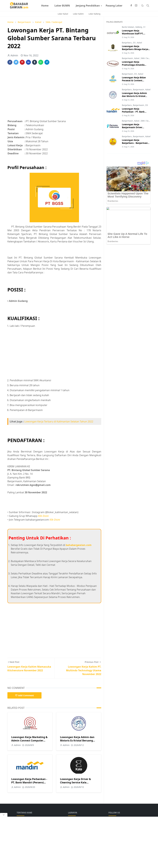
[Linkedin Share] (28, 62)
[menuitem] (44, 5)
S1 (144, 27)
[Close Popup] (3, 815)
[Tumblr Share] (34, 62)
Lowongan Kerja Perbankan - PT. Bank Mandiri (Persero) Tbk (29, 782)
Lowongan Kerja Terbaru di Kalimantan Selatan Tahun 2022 (58, 421)
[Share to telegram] (46, 62)
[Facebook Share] (9, 62)
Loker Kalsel (63, 14)
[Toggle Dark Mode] (142, 5)
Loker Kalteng (94, 14)
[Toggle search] (148, 5)
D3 (134, 42)
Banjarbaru (127, 42)
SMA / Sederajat (148, 58)
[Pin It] (22, 62)
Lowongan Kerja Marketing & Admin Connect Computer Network (29, 740)
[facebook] (131, 5)
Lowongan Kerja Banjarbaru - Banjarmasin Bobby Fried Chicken (135, 143)
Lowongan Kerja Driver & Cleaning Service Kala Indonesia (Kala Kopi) (75, 782)
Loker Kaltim (78, 14)
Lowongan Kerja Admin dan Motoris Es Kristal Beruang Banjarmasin (77, 740)
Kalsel (139, 42)
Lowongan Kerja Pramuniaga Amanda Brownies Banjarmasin (134, 64)
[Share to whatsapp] (40, 62)
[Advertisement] (54, 93)
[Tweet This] (16, 62)
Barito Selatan (128, 27)
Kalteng (138, 27)
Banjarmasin (127, 58)
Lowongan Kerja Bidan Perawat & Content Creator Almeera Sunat (134, 80)
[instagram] (136, 5)
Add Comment (26, 695)
